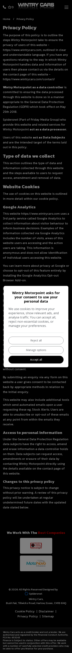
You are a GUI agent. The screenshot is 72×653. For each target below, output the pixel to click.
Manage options (36, 350)
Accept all (36, 359)
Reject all (36, 340)
